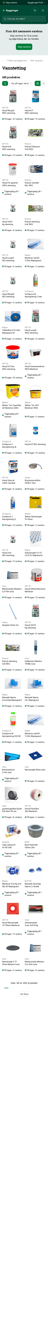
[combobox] (24, 19)
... (2, 60)
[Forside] (10, 10)
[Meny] (43, 10)
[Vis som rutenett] (38, 83)
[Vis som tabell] (43, 83)
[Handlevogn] (35, 10)
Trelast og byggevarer (17, 60)
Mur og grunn (37, 60)
